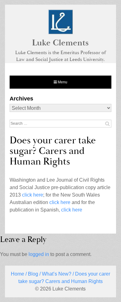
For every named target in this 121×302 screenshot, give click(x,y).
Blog (33, 273)
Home (17, 273)
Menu (62, 82)
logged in (39, 254)
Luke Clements (60, 43)
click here (32, 194)
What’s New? (56, 273)
